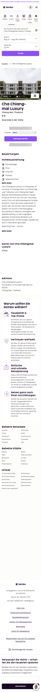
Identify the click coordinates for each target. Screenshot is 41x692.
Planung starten (20, 139)
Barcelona (5, 458)
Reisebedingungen (20, 617)
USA (22, 442)
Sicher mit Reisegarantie (20, 622)
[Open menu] (36, 7)
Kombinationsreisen (28, 476)
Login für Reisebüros (20, 631)
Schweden (24, 439)
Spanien (5, 430)
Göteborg (24, 464)
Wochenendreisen (8, 485)
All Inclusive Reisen (8, 476)
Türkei (4, 433)
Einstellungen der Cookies (22, 650)
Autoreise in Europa (9, 482)
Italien (23, 433)
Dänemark (24, 430)
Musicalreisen (26, 485)
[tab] (5, 19)
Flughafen (7, 133)
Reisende (7, 45)
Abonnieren (20, 686)
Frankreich (5, 436)
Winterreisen (25, 473)
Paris (3, 455)
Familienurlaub (26, 482)
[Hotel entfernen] (36, 30)
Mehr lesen (7, 183)
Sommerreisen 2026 (8, 473)
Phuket (23, 461)
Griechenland (25, 436)
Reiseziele (20, 627)
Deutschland (6, 439)
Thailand (5, 442)
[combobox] (19, 31)
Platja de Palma (26, 455)
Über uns (20, 608)
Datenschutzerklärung (20, 613)
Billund (23, 452)
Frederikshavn (7, 464)
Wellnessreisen (26, 479)
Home (5, 64)
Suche (20, 53)
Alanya (4, 452)
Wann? (6, 37)
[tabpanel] (20, 41)
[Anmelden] (30, 7)
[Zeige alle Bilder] (35, 95)
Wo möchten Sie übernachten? (16, 29)
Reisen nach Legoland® (10, 488)
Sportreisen (6, 479)
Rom (3, 461)
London (23, 458)
